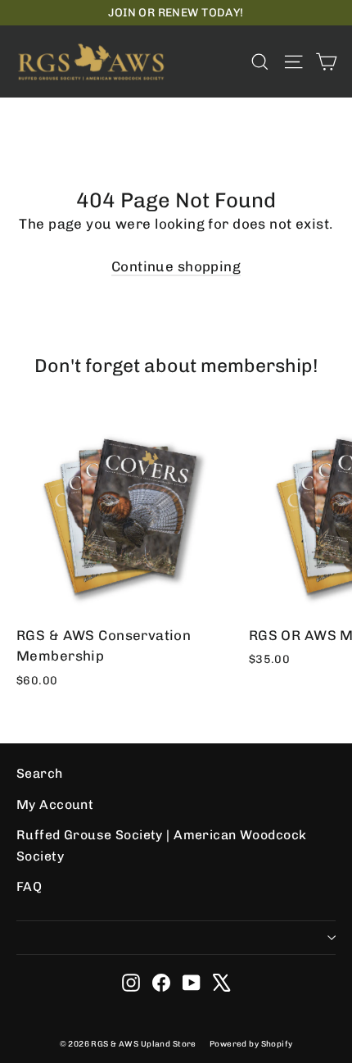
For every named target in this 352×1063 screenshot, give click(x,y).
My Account (54, 804)
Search (39, 773)
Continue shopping (176, 266)
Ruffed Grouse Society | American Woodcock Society (161, 845)
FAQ (29, 886)
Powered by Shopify (251, 1044)
